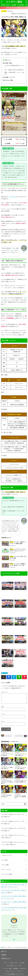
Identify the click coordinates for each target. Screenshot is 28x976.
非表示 (9, 60)
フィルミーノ (11, 886)
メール (3, 714)
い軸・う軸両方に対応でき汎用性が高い (14, 69)
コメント (4, 692)
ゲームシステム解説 (7, 874)
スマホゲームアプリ (7, 855)
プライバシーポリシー (10, 971)
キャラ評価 (4, 11)
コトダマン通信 (14, 2)
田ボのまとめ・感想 (8, 80)
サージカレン (12, 196)
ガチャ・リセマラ (6, 869)
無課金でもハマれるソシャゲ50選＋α (14, 7)
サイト (3, 721)
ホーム (6, 962)
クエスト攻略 (5, 864)
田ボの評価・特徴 (7, 63)
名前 (2, 706)
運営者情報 (15, 968)
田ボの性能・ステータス (9, 77)
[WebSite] (14, 939)
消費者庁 (4, 954)
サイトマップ (20, 971)
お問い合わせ (23, 968)
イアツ (11, 250)
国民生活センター (6, 958)
